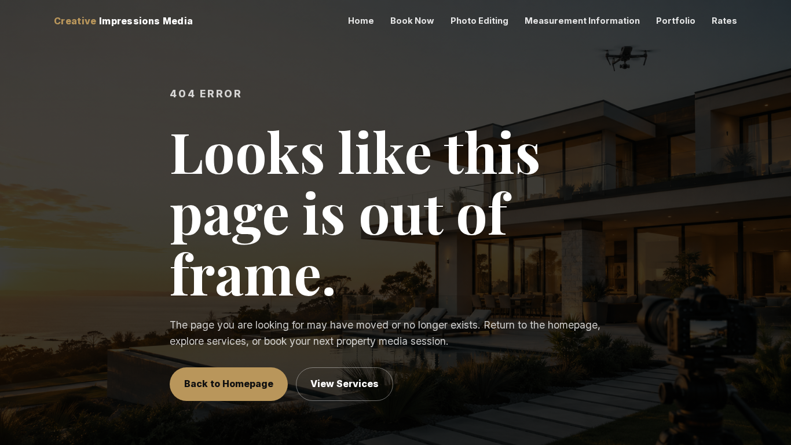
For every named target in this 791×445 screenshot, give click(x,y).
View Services (344, 383)
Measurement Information (582, 21)
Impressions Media (123, 21)
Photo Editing (479, 21)
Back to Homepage (228, 383)
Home (361, 21)
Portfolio (675, 21)
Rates (724, 21)
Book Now (412, 21)
